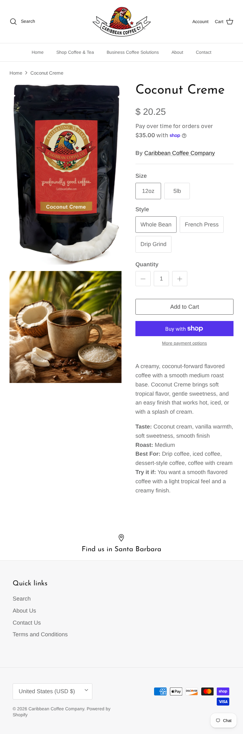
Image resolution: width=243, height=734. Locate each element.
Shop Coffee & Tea (75, 52)
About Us (24, 611)
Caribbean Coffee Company (179, 153)
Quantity (147, 264)
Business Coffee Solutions (133, 52)
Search (22, 598)
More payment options (184, 343)
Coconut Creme (46, 73)
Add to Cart (184, 307)
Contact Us (27, 623)
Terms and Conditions (40, 634)
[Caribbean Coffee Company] (121, 21)
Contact (203, 52)
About (177, 52)
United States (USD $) (47, 691)
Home (38, 52)
